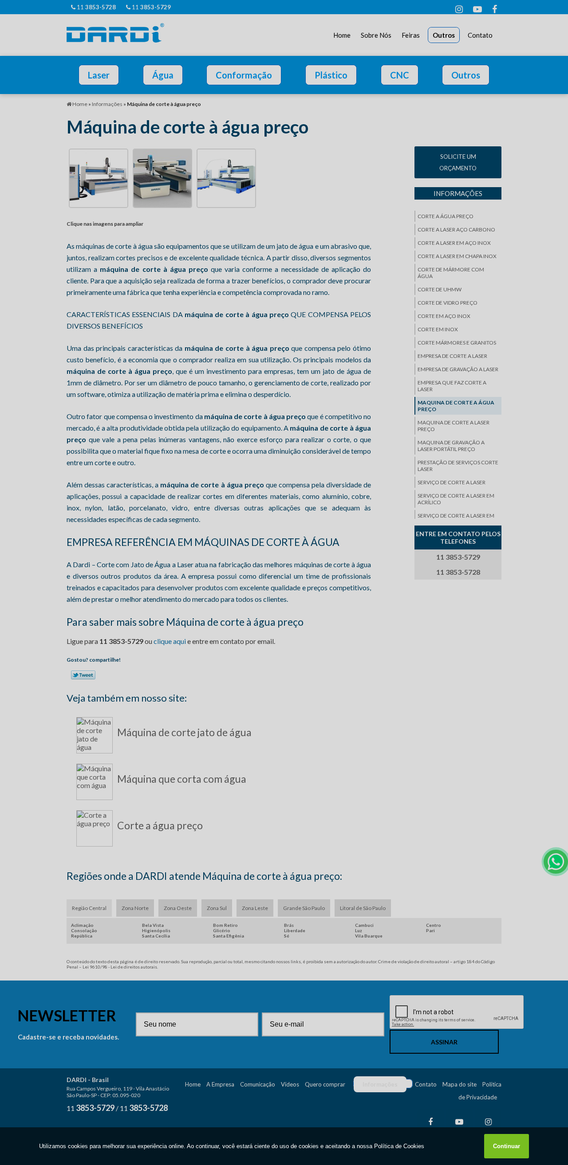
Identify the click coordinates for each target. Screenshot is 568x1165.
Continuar (506, 1146)
